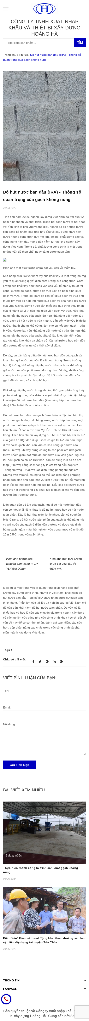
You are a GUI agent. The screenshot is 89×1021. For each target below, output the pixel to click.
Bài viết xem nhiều (24, 790)
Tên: (6, 690)
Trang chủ (9, 54)
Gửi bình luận (19, 765)
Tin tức (23, 54)
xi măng (16, 395)
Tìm (80, 42)
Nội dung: (9, 724)
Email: (7, 707)
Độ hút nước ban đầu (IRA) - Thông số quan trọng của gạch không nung (42, 196)
